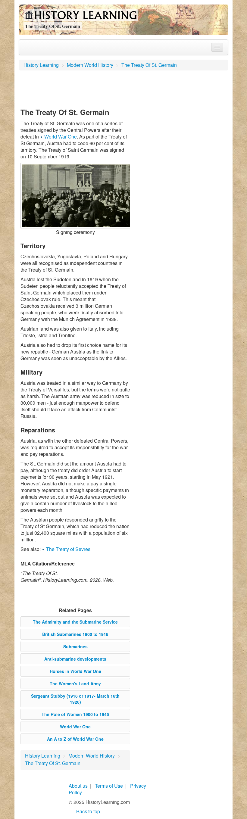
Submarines (75, 646)
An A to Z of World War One (75, 739)
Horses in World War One (75, 671)
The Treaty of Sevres (68, 549)
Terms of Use (109, 785)
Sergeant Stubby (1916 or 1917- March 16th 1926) (75, 699)
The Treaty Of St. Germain (149, 64)
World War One (60, 136)
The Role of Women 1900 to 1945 (75, 714)
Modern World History (90, 64)
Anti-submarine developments (75, 659)
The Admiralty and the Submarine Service (75, 622)
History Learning (41, 64)
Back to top (88, 811)
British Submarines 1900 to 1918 (75, 634)
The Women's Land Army (75, 683)
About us (78, 785)
